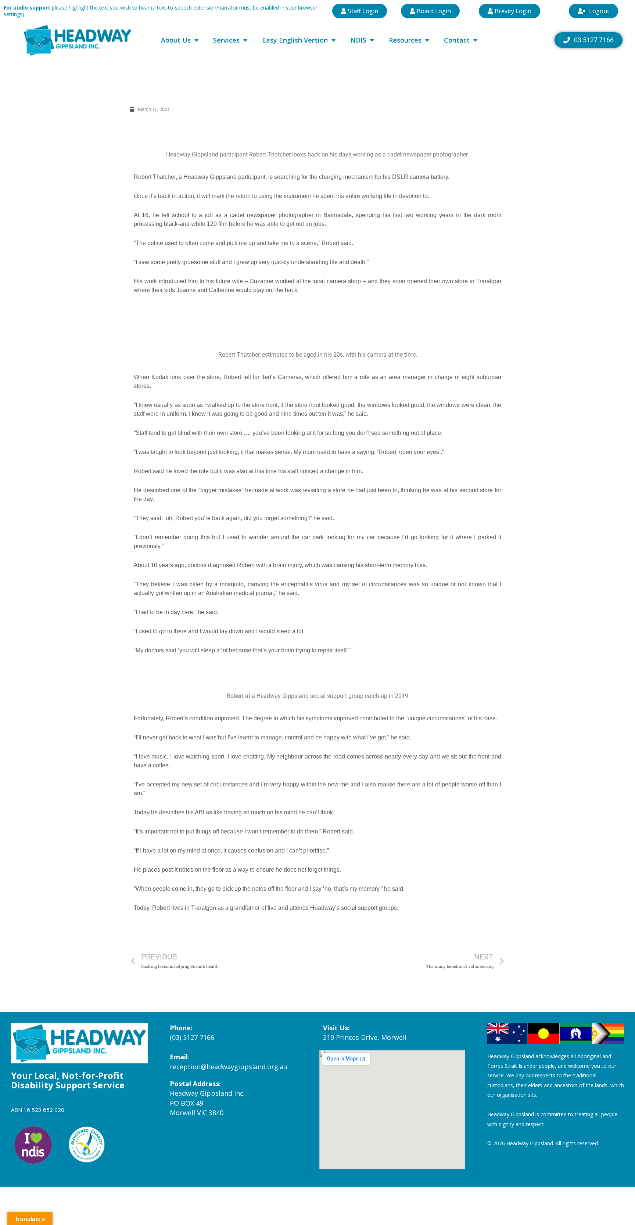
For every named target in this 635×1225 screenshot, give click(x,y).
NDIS (358, 40)
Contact (457, 40)
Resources (405, 40)
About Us (176, 40)
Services (226, 40)
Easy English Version (295, 40)
